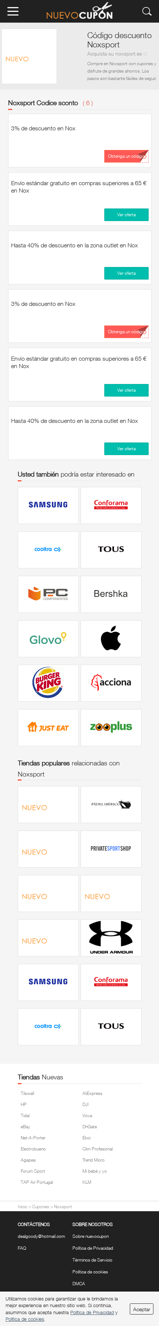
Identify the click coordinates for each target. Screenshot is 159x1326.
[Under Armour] (111, 937)
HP (24, 1104)
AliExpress (92, 1093)
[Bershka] (111, 594)
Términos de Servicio (92, 1260)
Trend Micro (93, 1160)
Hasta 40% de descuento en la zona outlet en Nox (74, 245)
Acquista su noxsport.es (114, 53)
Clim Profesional (97, 1149)
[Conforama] (111, 505)
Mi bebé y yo (94, 1171)
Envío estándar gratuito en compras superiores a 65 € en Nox (78, 186)
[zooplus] (111, 727)
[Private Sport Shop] (111, 849)
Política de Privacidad (92, 1248)
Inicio (22, 1206)
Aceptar (141, 1309)
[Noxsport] (48, 804)
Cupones (40, 1206)
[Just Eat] (48, 727)
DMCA (78, 1284)
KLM (86, 1182)
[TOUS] (111, 549)
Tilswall (27, 1093)
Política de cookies (90, 1272)
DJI (85, 1104)
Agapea (28, 1160)
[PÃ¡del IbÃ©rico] (111, 804)
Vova (87, 1115)
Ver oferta (126, 214)
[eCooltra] (48, 549)
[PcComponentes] (48, 594)
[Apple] (111, 638)
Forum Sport (33, 1171)
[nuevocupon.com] (79, 11)
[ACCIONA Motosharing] (111, 683)
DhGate (89, 1126)
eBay (25, 1126)
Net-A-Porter (33, 1137)
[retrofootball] (48, 937)
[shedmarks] (48, 893)
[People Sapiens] (111, 893)
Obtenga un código (126, 156)
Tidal (25, 1115)
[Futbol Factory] (48, 849)
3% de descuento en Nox (43, 128)
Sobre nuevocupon (90, 1236)
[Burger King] (48, 683)
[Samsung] (48, 505)
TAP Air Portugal (37, 1182)
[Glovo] (48, 638)
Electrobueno (33, 1149)
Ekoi (86, 1137)
